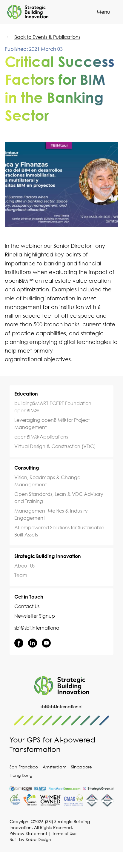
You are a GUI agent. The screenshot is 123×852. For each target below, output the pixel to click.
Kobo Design (38, 839)
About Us (24, 566)
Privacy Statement (28, 833)
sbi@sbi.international (37, 628)
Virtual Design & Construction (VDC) (55, 446)
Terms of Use (64, 833)
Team (20, 575)
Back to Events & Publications (47, 37)
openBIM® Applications (41, 437)
